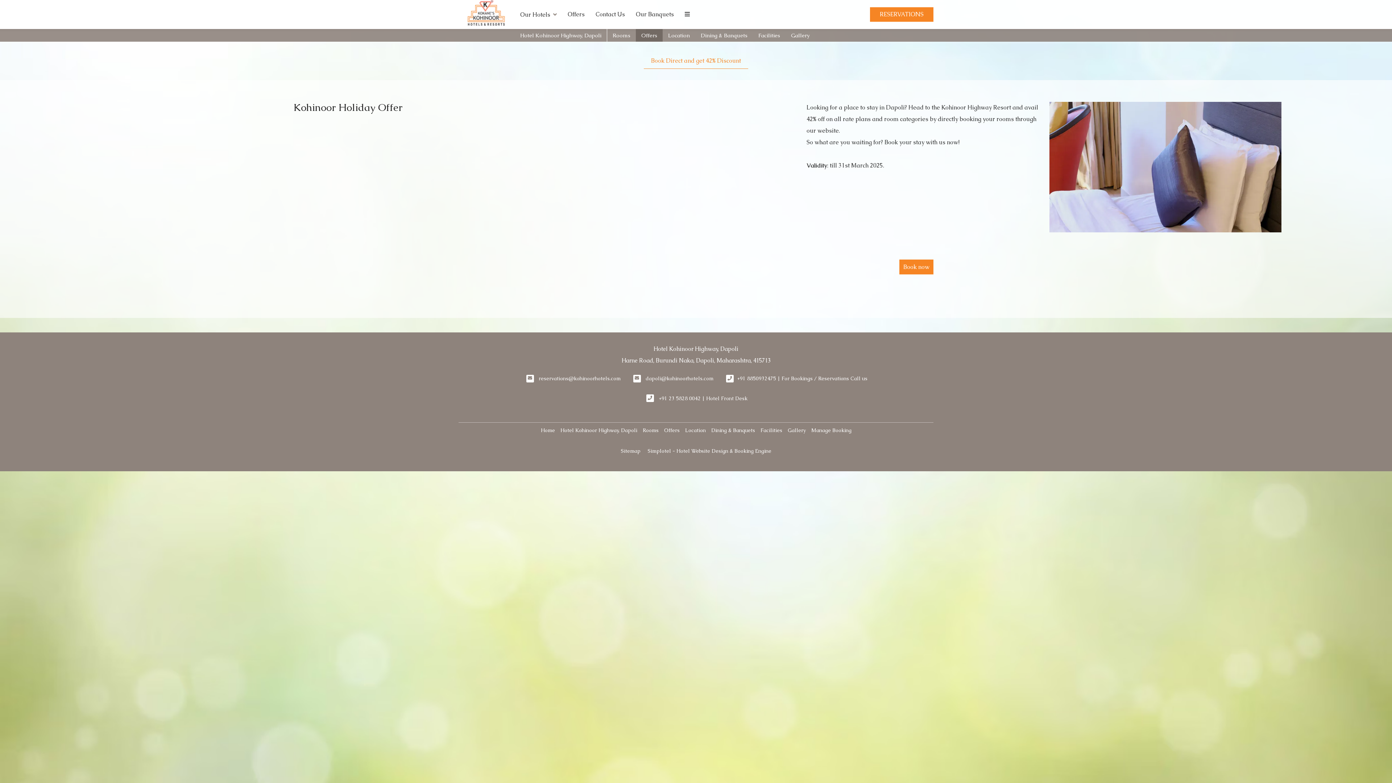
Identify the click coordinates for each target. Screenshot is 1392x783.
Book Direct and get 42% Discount (696, 61)
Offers (576, 14)
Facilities (769, 35)
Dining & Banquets (724, 35)
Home (548, 430)
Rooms (621, 35)
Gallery (800, 35)
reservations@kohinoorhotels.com (580, 378)
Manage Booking (831, 430)
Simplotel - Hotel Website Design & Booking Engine (709, 451)
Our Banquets (655, 14)
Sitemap (631, 451)
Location (679, 35)
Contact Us (610, 14)
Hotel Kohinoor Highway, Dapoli (560, 35)
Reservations (902, 14)
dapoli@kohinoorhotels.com (679, 378)
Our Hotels (535, 14)
